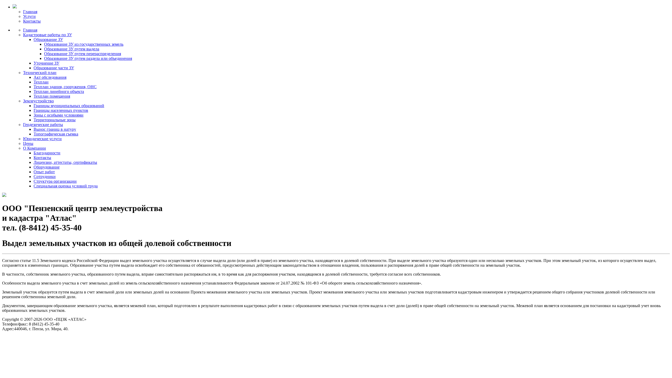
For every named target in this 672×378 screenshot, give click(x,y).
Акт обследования (50, 77)
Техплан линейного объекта (59, 91)
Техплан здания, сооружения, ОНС (65, 87)
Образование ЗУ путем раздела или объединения (88, 58)
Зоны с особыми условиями (58, 115)
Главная (30, 11)
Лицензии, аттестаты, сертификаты (65, 162)
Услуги (29, 16)
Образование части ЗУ (54, 68)
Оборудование (47, 167)
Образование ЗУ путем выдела (71, 49)
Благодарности (47, 153)
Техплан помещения (52, 96)
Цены (28, 143)
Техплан (41, 82)
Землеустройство (38, 101)
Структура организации (55, 181)
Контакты (32, 21)
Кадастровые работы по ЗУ (47, 35)
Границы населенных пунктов (61, 110)
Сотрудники (45, 176)
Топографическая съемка (56, 134)
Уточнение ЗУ (46, 63)
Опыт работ (44, 172)
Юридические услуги (42, 138)
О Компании (34, 148)
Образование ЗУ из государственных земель (83, 44)
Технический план (39, 72)
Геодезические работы (43, 124)
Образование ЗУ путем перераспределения (82, 53)
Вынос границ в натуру (55, 129)
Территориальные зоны (55, 120)
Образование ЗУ (48, 39)
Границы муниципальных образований (69, 105)
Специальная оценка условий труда (66, 186)
